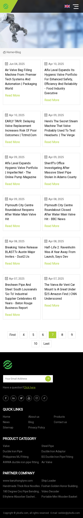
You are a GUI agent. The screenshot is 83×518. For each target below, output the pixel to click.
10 (35, 343)
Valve (6, 446)
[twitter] (21, 398)
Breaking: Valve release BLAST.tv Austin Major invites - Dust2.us (21, 252)
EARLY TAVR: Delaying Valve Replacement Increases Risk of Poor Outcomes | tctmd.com (21, 128)
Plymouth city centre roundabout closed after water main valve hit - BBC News (59, 212)
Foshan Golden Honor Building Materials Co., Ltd (60, 486)
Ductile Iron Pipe (12, 451)
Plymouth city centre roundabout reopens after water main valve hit (20, 212)
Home (10, 52)
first (12, 335)
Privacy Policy (36, 427)
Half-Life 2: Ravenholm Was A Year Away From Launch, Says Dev (59, 252)
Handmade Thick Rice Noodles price (21, 486)
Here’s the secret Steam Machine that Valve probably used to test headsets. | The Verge (61, 128)
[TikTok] (44, 398)
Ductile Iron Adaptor (54, 451)
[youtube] (29, 398)
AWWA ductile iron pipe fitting (21, 462)
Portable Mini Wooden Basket (59, 496)
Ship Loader (49, 480)
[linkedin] (13, 398)
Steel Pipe (48, 446)
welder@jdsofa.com (69, 513)
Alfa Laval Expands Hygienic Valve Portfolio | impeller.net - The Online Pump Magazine (21, 170)
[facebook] (6, 398)
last (46, 343)
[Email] (48, 379)
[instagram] (37, 398)
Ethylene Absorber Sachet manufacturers (19, 497)
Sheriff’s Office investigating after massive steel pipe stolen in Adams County (60, 170)
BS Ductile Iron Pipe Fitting (57, 456)
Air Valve (47, 462)
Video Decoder (50, 491)
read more (12, 95)
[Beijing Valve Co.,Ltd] (6, 6)
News (6, 422)
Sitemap (8, 427)
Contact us (60, 422)
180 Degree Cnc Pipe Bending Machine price (21, 492)
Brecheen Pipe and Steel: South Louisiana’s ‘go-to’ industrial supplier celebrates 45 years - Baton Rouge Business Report (21, 296)
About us (33, 416)
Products (59, 416)
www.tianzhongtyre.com (18, 480)
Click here (30, 387)
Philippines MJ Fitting (16, 456)
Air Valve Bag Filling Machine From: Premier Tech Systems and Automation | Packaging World (21, 79)
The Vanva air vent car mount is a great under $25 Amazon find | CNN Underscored (60, 291)
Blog (31, 422)
